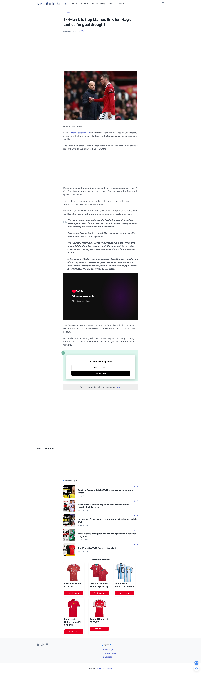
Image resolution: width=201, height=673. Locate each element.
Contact (120, 3)
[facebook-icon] (38, 645)
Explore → (99, 629)
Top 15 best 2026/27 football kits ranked (97, 548)
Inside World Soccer (104, 668)
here (118, 387)
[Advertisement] (100, 51)
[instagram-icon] (47, 645)
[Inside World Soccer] (52, 3)
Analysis (84, 3)
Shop (110, 3)
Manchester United (80, 132)
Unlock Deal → (74, 632)
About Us (108, 650)
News (74, 3)
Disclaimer (109, 657)
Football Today (98, 3)
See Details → (99, 593)
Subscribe (101, 373)
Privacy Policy (110, 653)
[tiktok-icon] (42, 645)
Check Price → (74, 593)
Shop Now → (124, 593)
